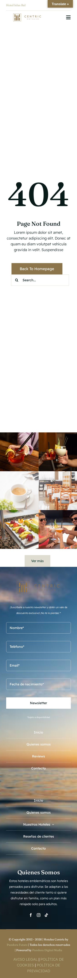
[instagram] (38, 915)
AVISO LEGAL (25, 959)
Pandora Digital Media (47, 950)
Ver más (37, 561)
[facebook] (31, 915)
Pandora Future (17, 945)
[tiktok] (46, 915)
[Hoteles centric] (27, 15)
